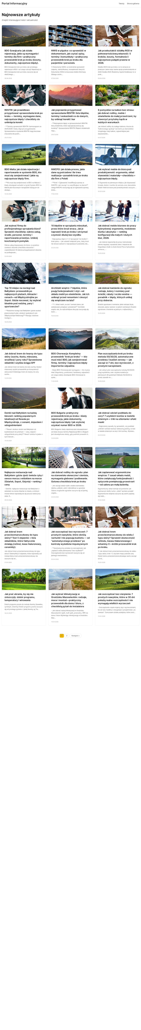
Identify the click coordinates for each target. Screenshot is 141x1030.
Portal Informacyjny (14, 3)
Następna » (75, 636)
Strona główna (133, 3)
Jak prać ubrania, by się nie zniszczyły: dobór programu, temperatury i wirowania (20, 597)
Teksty (121, 3)
